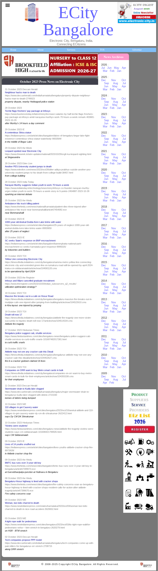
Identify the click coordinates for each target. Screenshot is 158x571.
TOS (102, 49)
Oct (124, 80)
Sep (106, 83)
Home (13, 49)
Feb (112, 70)
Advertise (137, 49)
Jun (109, 67)
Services (71, 49)
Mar (105, 70)
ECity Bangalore (78, 21)
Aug (115, 83)
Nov (113, 80)
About (40, 49)
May (116, 67)
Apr (124, 67)
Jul (103, 67)
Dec (103, 80)
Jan (119, 70)
